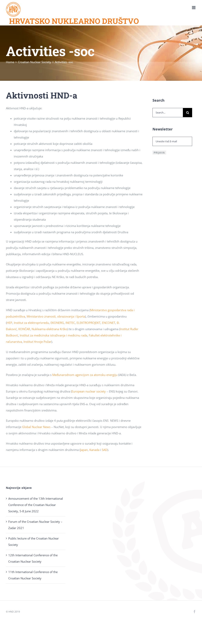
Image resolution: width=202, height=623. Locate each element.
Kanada (94, 450)
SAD (104, 450)
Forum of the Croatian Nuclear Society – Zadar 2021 (35, 525)
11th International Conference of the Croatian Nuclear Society (33, 575)
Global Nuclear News (36, 427)
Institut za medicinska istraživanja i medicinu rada (53, 335)
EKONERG (57, 323)
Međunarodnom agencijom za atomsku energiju (84, 375)
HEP (9, 323)
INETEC (70, 323)
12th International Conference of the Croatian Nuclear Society (33, 558)
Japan (84, 450)
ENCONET (108, 323)
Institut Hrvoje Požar (37, 342)
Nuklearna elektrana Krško (49, 329)
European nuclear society (89, 391)
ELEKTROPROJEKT (88, 323)
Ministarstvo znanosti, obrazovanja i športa (56, 316)
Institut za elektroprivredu (31, 323)
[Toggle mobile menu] (194, 8)
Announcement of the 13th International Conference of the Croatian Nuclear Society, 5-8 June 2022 (35, 505)
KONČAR (24, 329)
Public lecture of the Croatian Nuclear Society (33, 541)
